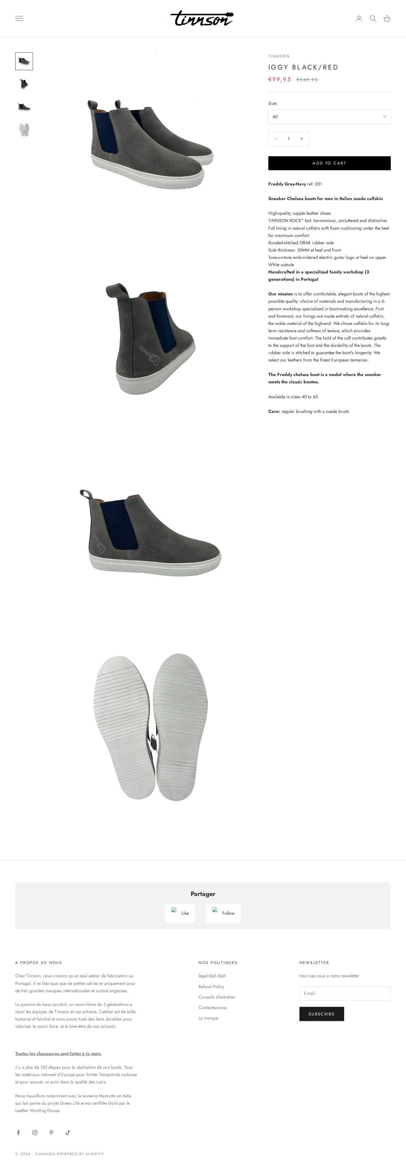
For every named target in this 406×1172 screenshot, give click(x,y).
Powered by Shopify (80, 1153)
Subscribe (322, 1014)
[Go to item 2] (24, 84)
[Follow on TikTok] (68, 1132)
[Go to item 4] (24, 130)
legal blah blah (212, 976)
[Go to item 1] (24, 61)
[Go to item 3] (24, 107)
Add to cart (329, 163)
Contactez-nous (213, 1007)
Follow (228, 913)
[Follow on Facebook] (18, 1132)
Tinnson (279, 56)
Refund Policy (211, 986)
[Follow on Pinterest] (51, 1132)
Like (185, 913)
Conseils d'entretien (217, 997)
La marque (208, 1018)
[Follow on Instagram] (35, 1132)
